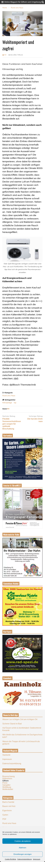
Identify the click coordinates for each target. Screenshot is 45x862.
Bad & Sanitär (8, 802)
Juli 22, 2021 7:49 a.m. (15, 55)
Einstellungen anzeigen (23, 854)
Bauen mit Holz (8, 806)
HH (5, 55)
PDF (4, 819)
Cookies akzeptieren (23, 841)
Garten (5, 815)
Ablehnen (22, 848)
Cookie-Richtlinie (10, 859)
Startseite (6, 755)
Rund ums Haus (8, 396)
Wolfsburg (6, 787)
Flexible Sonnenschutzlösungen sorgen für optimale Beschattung (11, 424)
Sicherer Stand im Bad (12, 724)
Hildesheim (7, 779)
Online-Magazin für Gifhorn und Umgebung (22, 2)
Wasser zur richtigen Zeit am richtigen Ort (19, 719)
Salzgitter (6, 785)
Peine (4, 783)
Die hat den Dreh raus (35, 420)
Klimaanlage (7, 403)
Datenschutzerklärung (24, 859)
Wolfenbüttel (7, 789)
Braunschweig (8, 776)
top (15, 403)
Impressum (36, 859)
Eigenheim (7, 811)
